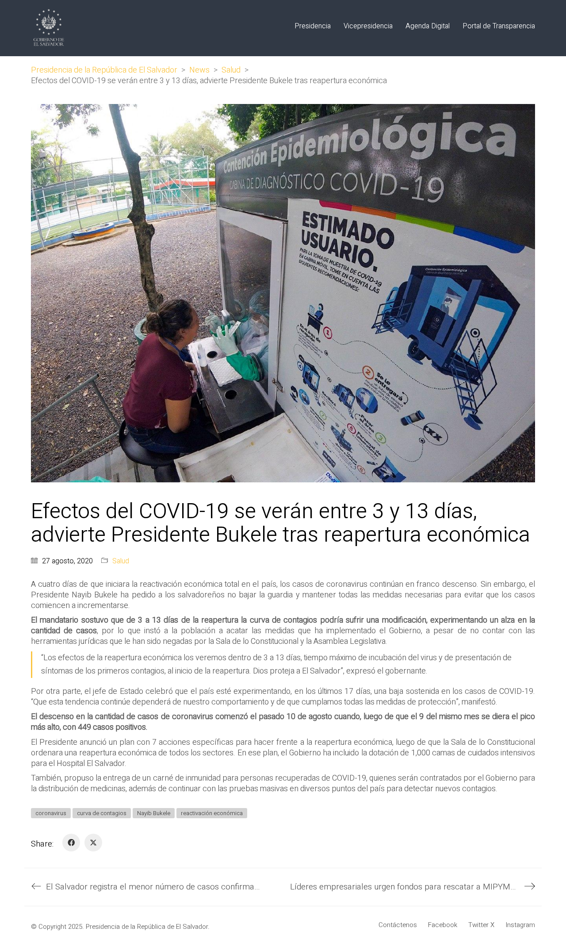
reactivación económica (212, 813)
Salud (120, 561)
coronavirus (50, 813)
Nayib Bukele (153, 813)
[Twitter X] (93, 842)
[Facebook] (71, 842)
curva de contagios (101, 813)
